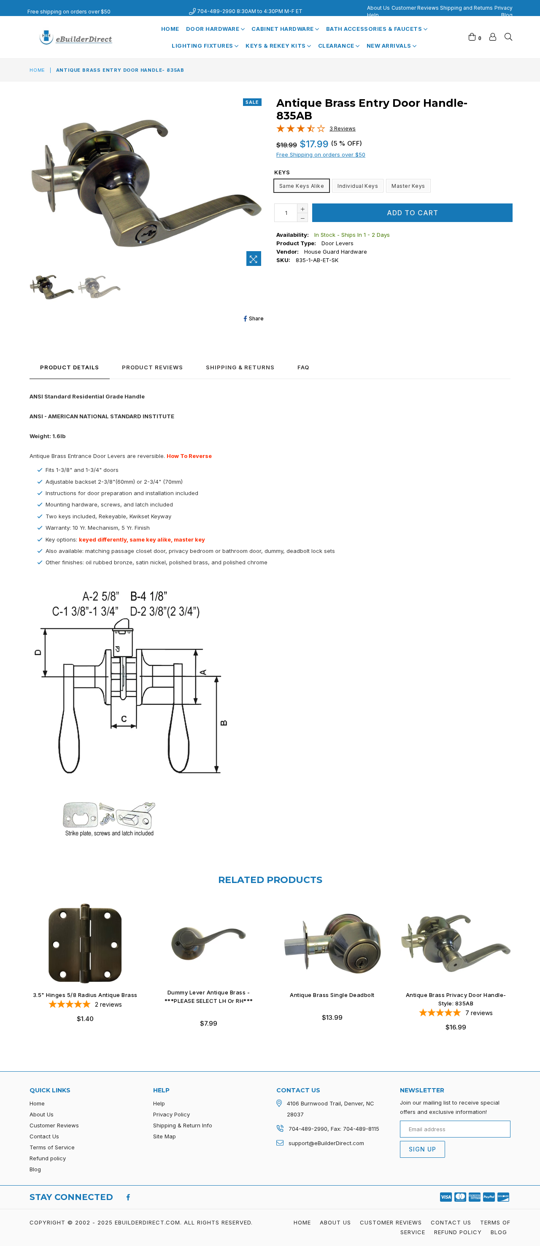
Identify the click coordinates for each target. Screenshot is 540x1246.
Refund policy (48, 1158)
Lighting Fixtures (203, 45)
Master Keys (408, 186)
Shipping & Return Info (182, 1125)
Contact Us (44, 1136)
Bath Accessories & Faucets (375, 28)
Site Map (164, 1136)
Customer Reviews (415, 8)
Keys (282, 172)
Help (373, 15)
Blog (507, 15)
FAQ (303, 367)
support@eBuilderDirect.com (326, 1143)
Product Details (69, 367)
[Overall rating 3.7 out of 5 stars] (300, 130)
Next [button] (519, 960)
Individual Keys (358, 186)
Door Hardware (213, 28)
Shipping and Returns (466, 8)
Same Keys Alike (301, 186)
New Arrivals (390, 45)
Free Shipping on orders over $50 (320, 154)
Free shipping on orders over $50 (69, 11)
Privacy (503, 8)
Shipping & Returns (240, 367)
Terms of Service (52, 1147)
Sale (252, 102)
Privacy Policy (171, 1114)
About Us (378, 8)
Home (170, 28)
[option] (51, 288)
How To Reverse (189, 455)
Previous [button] (21, 960)
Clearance (337, 45)
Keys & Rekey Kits (276, 45)
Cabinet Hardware (283, 28)
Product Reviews (152, 367)
